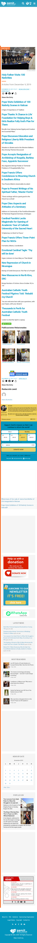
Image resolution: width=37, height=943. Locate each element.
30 (5, 783)
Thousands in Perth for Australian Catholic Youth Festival (14, 312)
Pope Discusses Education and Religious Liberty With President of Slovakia (18, 139)
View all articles (7, 400)
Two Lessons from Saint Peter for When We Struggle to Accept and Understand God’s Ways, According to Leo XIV (18, 637)
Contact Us (26, 920)
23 (5, 780)
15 (31, 773)
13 (22, 773)
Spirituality (5, 48)
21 (27, 777)
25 (14, 780)
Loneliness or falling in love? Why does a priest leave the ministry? (21, 682)
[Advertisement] (18, 26)
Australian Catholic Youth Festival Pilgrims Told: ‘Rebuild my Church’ (17, 293)
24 (10, 780)
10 (10, 773)
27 (22, 780)
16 (5, 777)
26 (18, 780)
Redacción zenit (24, 89)
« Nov (4, 787)
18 (14, 777)
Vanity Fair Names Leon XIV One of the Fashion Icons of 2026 (20, 691)
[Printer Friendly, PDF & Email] (6, 324)
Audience (15, 917)
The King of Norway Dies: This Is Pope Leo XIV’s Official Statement (11, 814)
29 (31, 780)
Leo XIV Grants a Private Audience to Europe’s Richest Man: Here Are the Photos (22, 664)
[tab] (11, 879)
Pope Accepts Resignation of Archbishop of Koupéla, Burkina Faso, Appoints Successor (18, 158)
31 (10, 783)
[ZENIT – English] (10, 3)
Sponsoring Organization (26, 917)
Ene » (8, 787)
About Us (5, 917)
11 (14, 773)
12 (18, 773)
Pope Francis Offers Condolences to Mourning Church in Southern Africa (18, 176)
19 (18, 777)
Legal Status (11, 920)
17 (10, 777)
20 (22, 777)
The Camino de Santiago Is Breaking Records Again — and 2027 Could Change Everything (21, 673)
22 (31, 777)
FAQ (10, 917)
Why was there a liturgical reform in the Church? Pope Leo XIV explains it (21, 699)
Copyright (19, 920)
